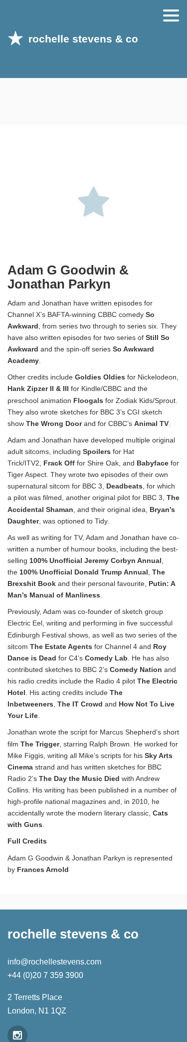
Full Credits (27, 841)
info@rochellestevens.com (54, 962)
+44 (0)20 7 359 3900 (45, 975)
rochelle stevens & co (83, 38)
